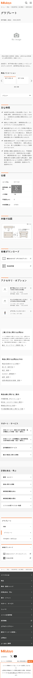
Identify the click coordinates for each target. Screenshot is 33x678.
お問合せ (4, 637)
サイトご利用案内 (6, 661)
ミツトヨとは (5, 575)
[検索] (26, 3)
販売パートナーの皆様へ (8, 632)
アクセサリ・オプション (10, 538)
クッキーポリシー (12, 672)
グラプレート (7, 521)
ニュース (4, 609)
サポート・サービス (7, 603)
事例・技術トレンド (7, 586)
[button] (1, 80)
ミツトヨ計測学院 (6, 615)
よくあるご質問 (6, 643)
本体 (4, 526)
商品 (2, 580)
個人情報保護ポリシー (24, 661)
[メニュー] (30, 3)
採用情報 (4, 620)
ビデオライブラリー (7, 626)
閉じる (30, 661)
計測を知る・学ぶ (6, 592)
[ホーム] (8, 3)
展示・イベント (6, 598)
